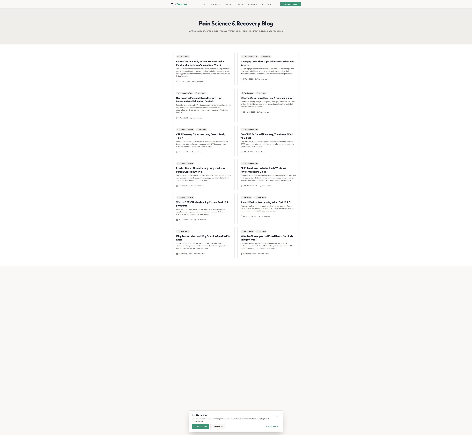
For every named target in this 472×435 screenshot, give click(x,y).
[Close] (277, 416)
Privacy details (272, 426)
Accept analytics (200, 426)
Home (203, 4)
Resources (253, 4)
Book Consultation (289, 4)
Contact (266, 4)
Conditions (215, 4)
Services (229, 4)
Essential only (218, 426)
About (241, 4)
